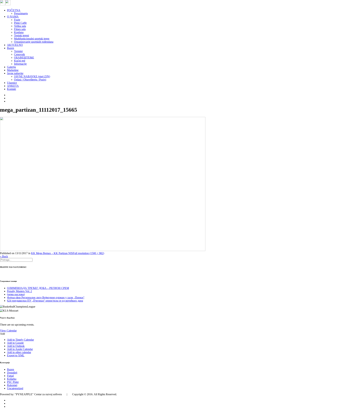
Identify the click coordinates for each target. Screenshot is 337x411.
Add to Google (15, 342)
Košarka (11, 378)
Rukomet (12, 385)
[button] (2, 333)
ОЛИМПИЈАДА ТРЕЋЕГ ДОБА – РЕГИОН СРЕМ (38, 288)
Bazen (10, 369)
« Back (4, 256)
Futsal (10, 375)
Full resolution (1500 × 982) (88, 253)
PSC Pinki (13, 382)
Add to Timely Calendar (20, 339)
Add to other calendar (19, 352)
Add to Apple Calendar (20, 349)
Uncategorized (15, 388)
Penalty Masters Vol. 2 (19, 291)
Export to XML (15, 355)
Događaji (12, 372)
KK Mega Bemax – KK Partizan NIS (52, 253)
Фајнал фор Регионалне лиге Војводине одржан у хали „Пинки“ (45, 297)
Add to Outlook (16, 345)
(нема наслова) (16, 294)
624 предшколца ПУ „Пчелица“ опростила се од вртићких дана (45, 300)
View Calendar (8, 330)
